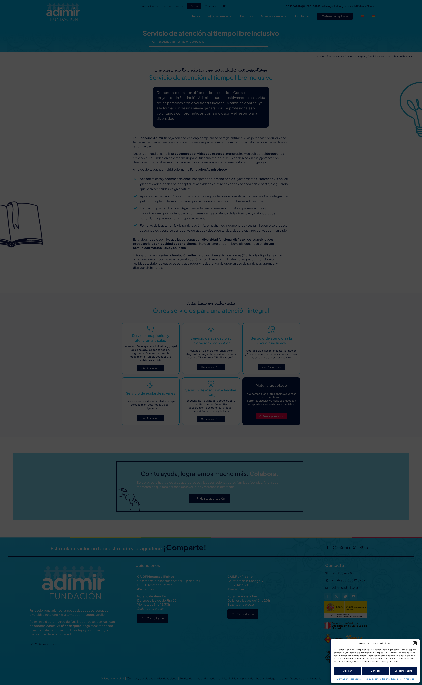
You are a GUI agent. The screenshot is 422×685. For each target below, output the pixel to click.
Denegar (375, 670)
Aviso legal (409, 679)
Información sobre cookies (349, 679)
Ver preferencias (403, 670)
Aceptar (347, 670)
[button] (415, 643)
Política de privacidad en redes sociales (383, 679)
